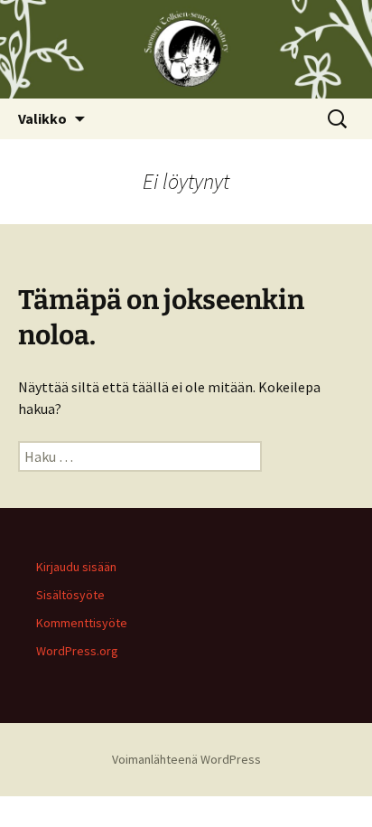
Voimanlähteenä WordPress (186, 759)
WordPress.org (77, 651)
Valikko (42, 118)
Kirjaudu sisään (76, 567)
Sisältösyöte (70, 595)
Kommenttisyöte (81, 623)
